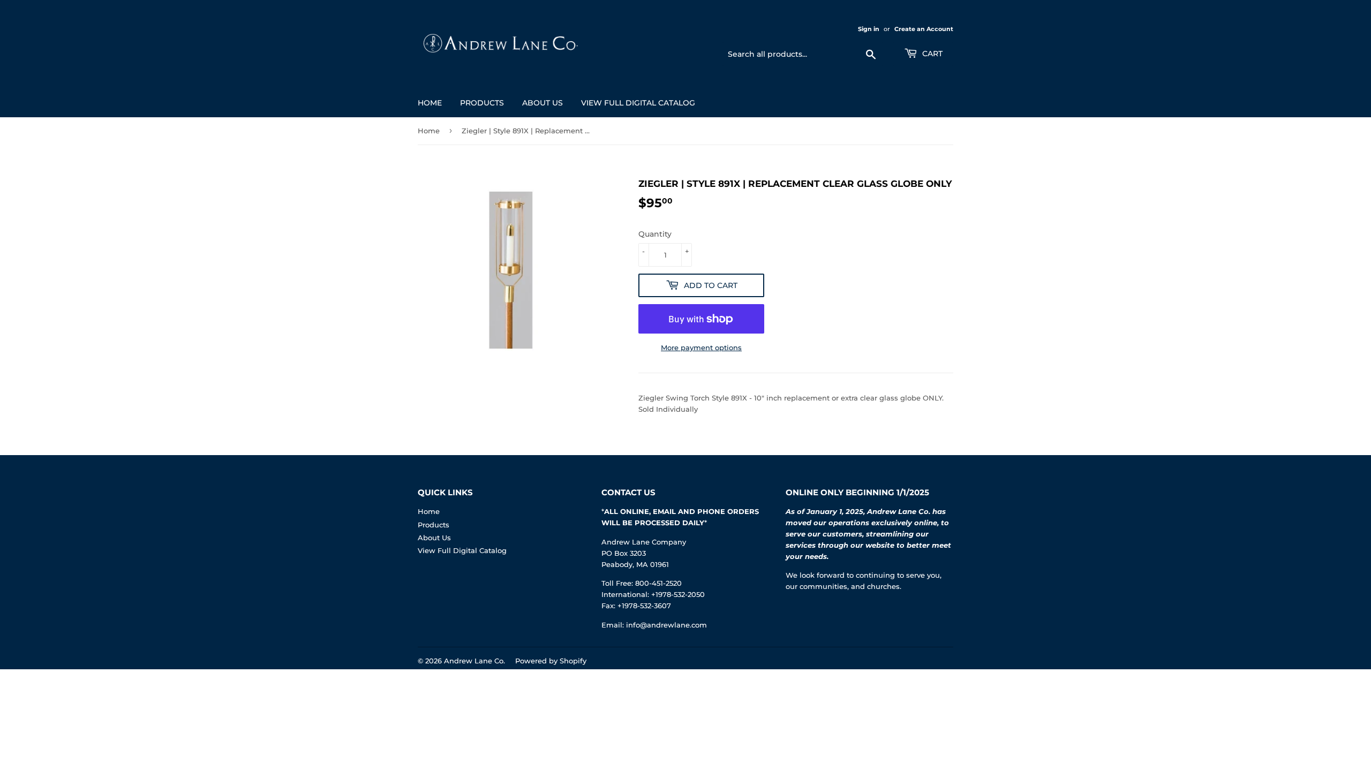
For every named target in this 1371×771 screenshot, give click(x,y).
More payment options (701, 347)
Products (482, 103)
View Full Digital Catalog (638, 103)
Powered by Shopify (550, 660)
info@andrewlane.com (666, 625)
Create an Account (923, 29)
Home (430, 103)
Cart (931, 53)
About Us (542, 103)
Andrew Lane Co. (474, 660)
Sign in (868, 29)
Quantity (655, 234)
